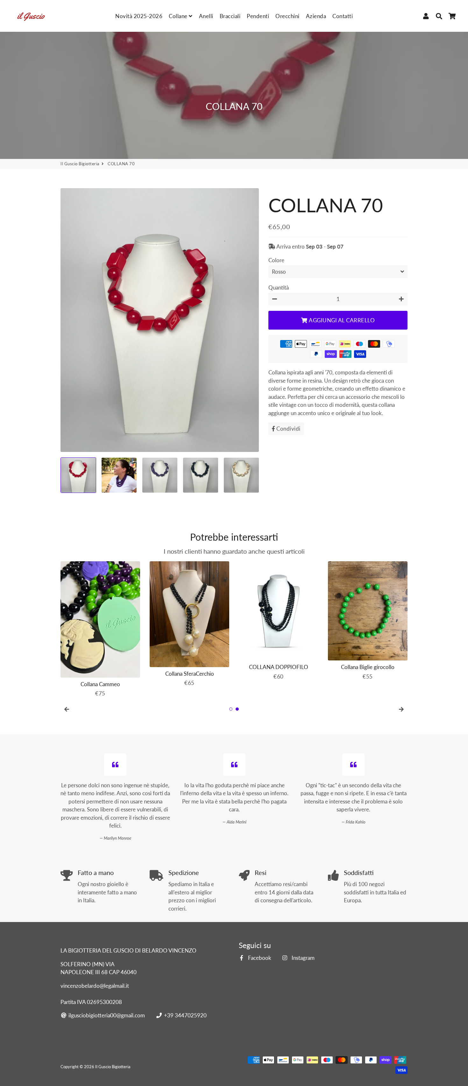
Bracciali (230, 16)
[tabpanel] (100, 627)
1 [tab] (230, 709)
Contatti (342, 16)
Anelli (206, 16)
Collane (179, 16)
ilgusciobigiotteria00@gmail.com (106, 1015)
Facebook (259, 957)
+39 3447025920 (184, 1015)
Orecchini (287, 16)
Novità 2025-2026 (138, 16)
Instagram (302, 957)
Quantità (278, 287)
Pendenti (258, 16)
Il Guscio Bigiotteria (79, 163)
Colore (276, 259)
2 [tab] (237, 709)
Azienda (316, 16)
